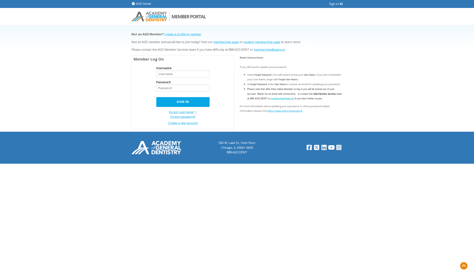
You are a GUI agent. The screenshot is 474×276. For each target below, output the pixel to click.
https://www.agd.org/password (284, 110)
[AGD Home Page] (156, 147)
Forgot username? (181, 112)
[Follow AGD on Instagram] (339, 149)
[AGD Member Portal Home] (168, 16)
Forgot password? (182, 117)
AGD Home (143, 4)
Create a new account (183, 123)
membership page (226, 42)
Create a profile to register (182, 34)
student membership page (261, 42)
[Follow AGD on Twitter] (316, 149)
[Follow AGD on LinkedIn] (324, 149)
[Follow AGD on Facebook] (309, 149)
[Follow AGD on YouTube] (331, 149)
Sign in (334, 4)
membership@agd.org (269, 50)
